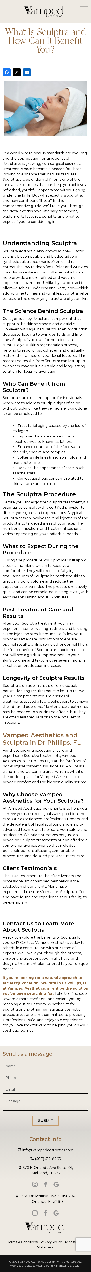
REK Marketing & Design (65, 1265)
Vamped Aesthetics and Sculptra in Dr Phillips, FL (42, 739)
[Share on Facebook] (7, 72)
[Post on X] (17, 72)
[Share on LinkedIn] (27, 72)
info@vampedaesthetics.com (47, 1150)
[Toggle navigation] (84, 8)
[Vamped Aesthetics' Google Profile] (56, 1185)
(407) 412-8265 (47, 1159)
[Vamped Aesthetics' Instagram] (35, 1185)
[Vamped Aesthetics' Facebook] (45, 1185)
